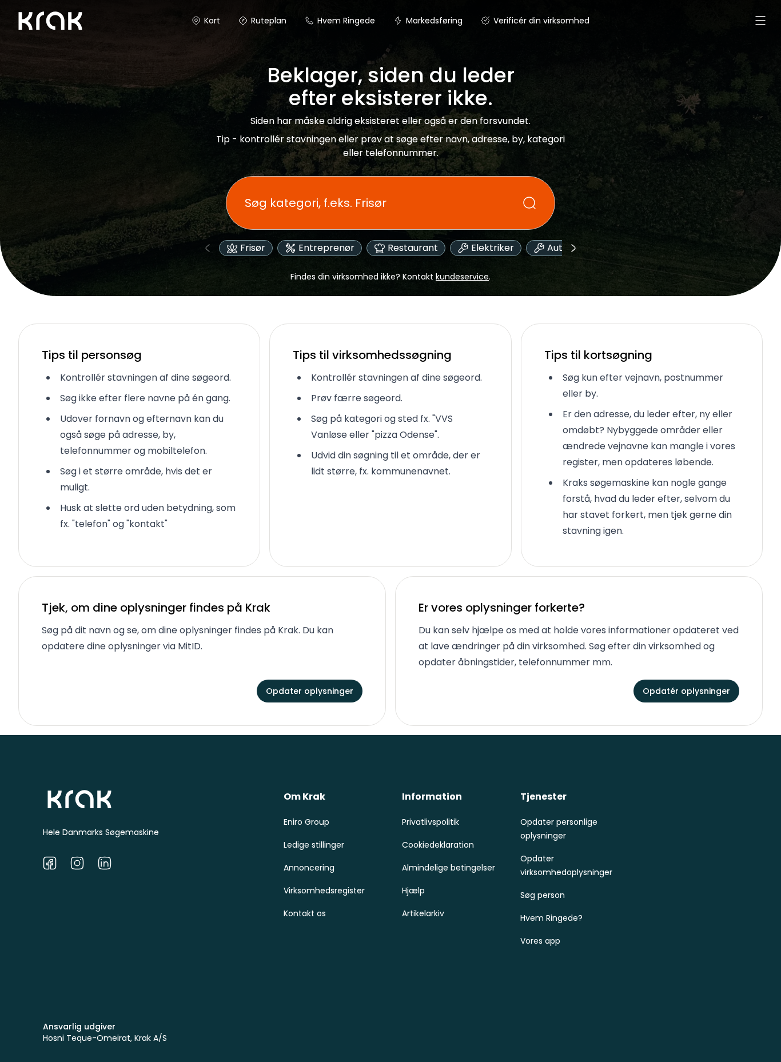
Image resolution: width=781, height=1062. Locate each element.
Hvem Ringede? (551, 918)
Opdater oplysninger (309, 691)
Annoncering (309, 867)
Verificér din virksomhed (541, 20)
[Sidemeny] (760, 20)
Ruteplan (268, 20)
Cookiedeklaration (438, 845)
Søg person (542, 895)
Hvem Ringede (346, 20)
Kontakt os (305, 913)
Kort (212, 20)
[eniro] (27, 20)
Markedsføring (434, 20)
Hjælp (413, 890)
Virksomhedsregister (324, 890)
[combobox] (384, 203)
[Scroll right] (573, 248)
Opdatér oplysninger (686, 691)
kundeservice (462, 276)
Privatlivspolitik (430, 822)
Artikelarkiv (423, 913)
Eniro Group (306, 822)
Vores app (540, 941)
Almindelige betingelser (448, 867)
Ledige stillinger (314, 845)
